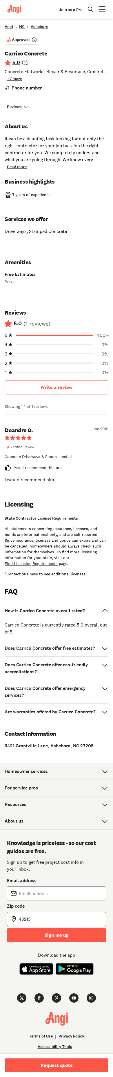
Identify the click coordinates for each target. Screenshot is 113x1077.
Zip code (16, 906)
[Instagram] (91, 998)
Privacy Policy (71, 1036)
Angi (9, 26)
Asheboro (39, 26)
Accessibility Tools (55, 1046)
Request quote (57, 1065)
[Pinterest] (56, 998)
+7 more (14, 79)
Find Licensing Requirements (31, 563)
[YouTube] (74, 998)
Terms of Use (41, 1036)
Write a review (56, 387)
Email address (22, 880)
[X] (21, 998)
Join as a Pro (71, 9)
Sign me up (57, 935)
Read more (17, 167)
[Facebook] (39, 998)
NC (22, 26)
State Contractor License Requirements (41, 518)
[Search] (90, 9)
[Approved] (34, 39)
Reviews (14, 107)
